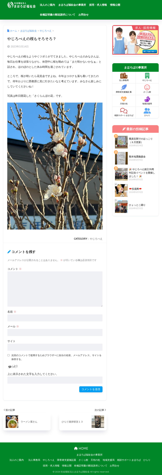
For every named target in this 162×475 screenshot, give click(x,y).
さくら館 (147, 92)
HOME (83, 448)
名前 (11, 311)
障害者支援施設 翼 (124, 92)
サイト (11, 341)
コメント (14, 268)
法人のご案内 (47, 4)
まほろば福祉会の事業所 (72, 4)
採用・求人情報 (98, 4)
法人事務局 (124, 80)
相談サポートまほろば (123, 115)
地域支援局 (147, 103)
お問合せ (83, 14)
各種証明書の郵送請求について (57, 14)
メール (13, 326)
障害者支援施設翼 (66, 460)
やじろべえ (96, 238)
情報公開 (115, 4)
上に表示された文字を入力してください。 (33, 374)
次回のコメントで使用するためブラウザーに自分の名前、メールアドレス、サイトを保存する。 (56, 357)
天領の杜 (124, 103)
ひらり (147, 115)
